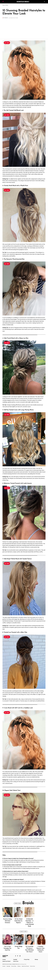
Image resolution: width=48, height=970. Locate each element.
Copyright (15, 959)
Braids (7, 5)
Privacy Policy (26, 959)
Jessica (6, 17)
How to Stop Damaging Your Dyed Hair (7, 948)
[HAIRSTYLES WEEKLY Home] (8, 956)
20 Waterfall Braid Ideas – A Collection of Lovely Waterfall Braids (29, 923)
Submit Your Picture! (6, 961)
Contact (4, 959)
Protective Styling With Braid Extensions (7, 921)
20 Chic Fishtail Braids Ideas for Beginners (18, 921)
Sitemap (36, 959)
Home (3, 5)
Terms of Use (15, 961)
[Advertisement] (24, 27)
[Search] (45, 2)
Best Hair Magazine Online (22, 964)
